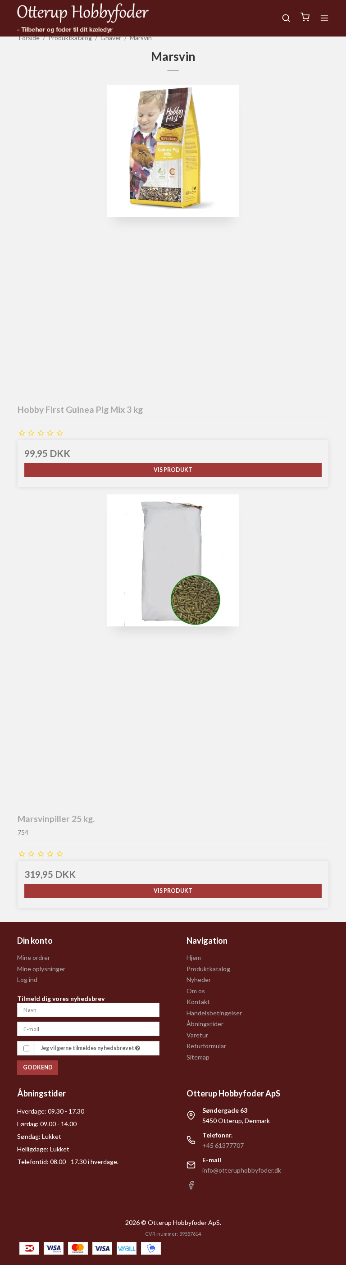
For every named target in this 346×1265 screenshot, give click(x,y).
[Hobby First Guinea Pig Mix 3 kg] (173, 240)
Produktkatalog (208, 969)
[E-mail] (88, 1028)
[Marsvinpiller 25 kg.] (173, 649)
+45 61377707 (223, 1145)
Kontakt (198, 1001)
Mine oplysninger (41, 969)
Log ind (27, 979)
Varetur (197, 1035)
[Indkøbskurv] (305, 18)
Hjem (194, 957)
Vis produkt (173, 469)
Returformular (206, 1046)
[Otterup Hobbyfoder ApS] (83, 18)
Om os (196, 991)
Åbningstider (205, 1024)
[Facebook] (191, 1187)
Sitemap (198, 1057)
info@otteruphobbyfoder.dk (241, 1170)
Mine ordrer (33, 957)
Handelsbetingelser (214, 1013)
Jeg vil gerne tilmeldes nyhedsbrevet (88, 1048)
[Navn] (88, 1009)
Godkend (38, 1067)
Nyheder (199, 979)
